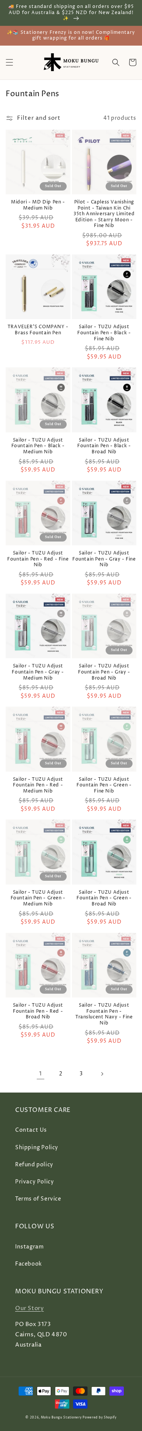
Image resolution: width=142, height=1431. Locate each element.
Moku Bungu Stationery (61, 1417)
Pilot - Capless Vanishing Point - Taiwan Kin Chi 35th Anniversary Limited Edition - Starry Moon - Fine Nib (103, 214)
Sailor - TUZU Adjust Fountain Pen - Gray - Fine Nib (104, 559)
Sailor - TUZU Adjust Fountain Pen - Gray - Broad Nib (104, 672)
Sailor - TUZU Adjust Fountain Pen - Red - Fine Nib (38, 559)
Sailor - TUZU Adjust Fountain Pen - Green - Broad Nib (103, 898)
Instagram (29, 1246)
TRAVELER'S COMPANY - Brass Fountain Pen (38, 330)
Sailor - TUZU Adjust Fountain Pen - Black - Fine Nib (104, 333)
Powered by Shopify (100, 1417)
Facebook (28, 1263)
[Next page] (102, 1074)
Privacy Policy (34, 1181)
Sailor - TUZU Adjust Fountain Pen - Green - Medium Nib (38, 898)
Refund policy (34, 1164)
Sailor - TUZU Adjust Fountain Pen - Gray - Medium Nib (38, 672)
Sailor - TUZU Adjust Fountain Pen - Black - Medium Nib (38, 446)
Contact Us (31, 1130)
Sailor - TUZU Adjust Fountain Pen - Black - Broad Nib (104, 446)
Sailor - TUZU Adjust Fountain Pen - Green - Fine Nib (103, 785)
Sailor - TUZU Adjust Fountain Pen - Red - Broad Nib (38, 1011)
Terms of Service (38, 1198)
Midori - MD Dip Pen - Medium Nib (38, 205)
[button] (9, 62)
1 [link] (40, 1074)
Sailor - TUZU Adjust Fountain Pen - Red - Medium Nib (38, 785)
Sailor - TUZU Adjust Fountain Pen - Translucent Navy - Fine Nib (104, 1014)
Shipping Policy (36, 1147)
